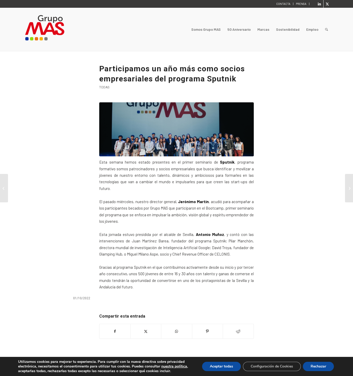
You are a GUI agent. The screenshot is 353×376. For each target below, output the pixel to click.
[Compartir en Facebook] (114, 331)
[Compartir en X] (146, 331)
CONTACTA (283, 3)
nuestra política (174, 366)
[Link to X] (327, 4)
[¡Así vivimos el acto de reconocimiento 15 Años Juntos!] (349, 188)
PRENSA (301, 3)
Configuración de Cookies (272, 366)
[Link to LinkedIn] (319, 4)
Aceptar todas (221, 366)
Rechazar (318, 366)
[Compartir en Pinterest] (207, 331)
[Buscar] (326, 29)
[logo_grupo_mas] (66, 29)
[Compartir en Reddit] (238, 331)
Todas (104, 87)
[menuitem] (283, 4)
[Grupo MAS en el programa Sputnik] (176, 129)
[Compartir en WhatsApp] (176, 331)
